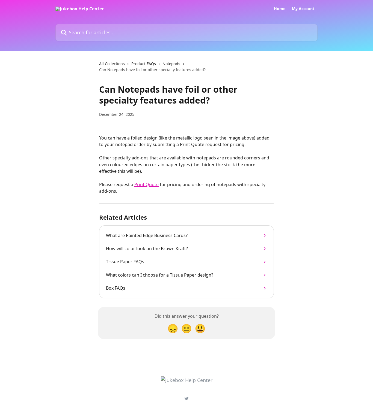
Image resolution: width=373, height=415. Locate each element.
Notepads (171, 63)
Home (279, 9)
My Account (303, 9)
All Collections (112, 63)
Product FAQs (143, 63)
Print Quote (146, 184)
